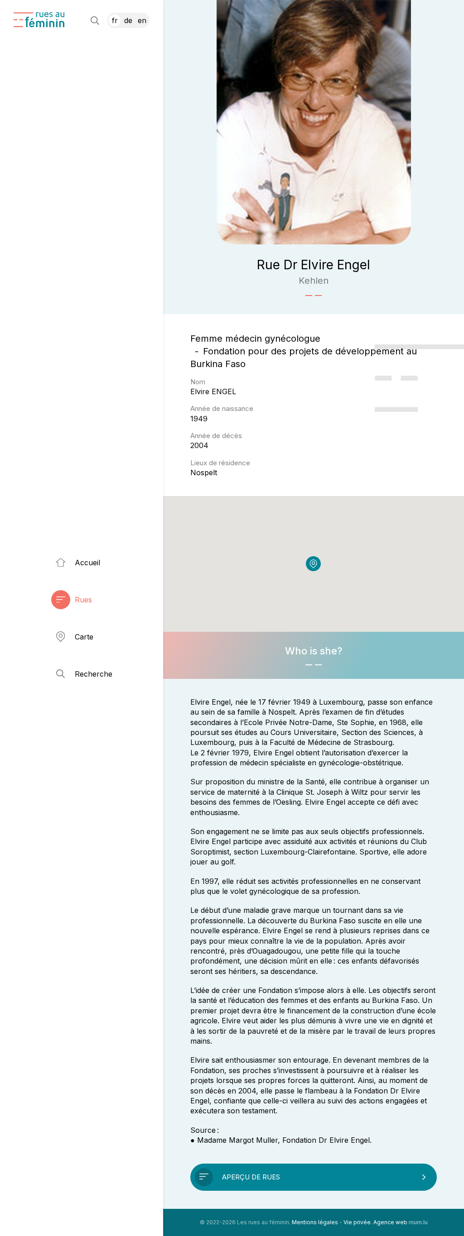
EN (142, 20)
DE (128, 20)
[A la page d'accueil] (39, 19)
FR (115, 20)
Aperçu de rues (251, 1177)
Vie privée (357, 1222)
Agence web (390, 1222)
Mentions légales (315, 1222)
